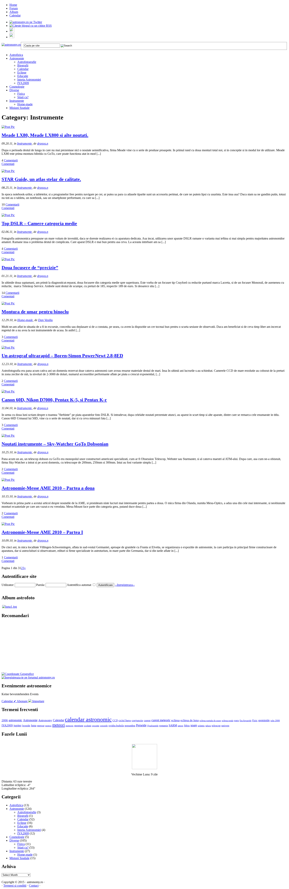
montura (78, 725)
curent (147, 720)
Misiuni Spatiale (19, 107)
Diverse (14, 90)
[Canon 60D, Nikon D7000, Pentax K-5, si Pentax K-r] (8, 391)
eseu (236, 720)
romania (163, 725)
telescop (216, 725)
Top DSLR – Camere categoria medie (39, 223)
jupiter (17, 725)
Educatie (22, 76)
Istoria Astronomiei (29, 79)
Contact (34, 885)
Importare (37, 701)
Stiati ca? (23, 97)
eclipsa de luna (189, 720)
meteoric (70, 726)
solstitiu (201, 726)
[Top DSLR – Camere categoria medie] (8, 215)
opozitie (95, 726)
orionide (104, 726)
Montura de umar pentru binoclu (35, 311)
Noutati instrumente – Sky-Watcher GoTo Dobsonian (55, 443)
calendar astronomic (88, 719)
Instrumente (16, 100)
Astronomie (16, 58)
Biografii (22, 65)
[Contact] (11, 31)
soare (194, 725)
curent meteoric (160, 720)
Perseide (141, 725)
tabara (208, 726)
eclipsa (175, 720)
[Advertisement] (29, 647)
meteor (48, 726)
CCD (115, 720)
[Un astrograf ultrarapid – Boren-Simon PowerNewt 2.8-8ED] (8, 347)
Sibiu (187, 725)
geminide (264, 720)
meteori (58, 725)
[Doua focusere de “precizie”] (8, 259)
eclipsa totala (227, 721)
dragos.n (42, 143)
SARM (173, 725)
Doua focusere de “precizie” (30, 267)
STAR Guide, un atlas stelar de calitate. (41, 179)
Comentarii (11, 160)
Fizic (255, 720)
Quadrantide (152, 726)
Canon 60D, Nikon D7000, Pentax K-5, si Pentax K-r (54, 399)
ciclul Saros (125, 720)
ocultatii (87, 726)
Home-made (25, 104)
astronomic (15, 720)
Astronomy (45, 720)
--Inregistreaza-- (125, 585)
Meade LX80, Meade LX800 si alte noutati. (45, 135)
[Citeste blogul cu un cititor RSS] (30, 25)
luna (33, 725)
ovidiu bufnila (116, 725)
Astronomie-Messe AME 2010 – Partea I (42, 532)
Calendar (15, 15)
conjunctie (137, 720)
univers (225, 725)
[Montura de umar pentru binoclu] (8, 303)
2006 (5, 720)
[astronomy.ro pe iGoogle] (11, 37)
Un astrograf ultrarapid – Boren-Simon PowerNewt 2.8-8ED (62, 355)
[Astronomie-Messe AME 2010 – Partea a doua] (8, 479)
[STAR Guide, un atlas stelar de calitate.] (8, 171)
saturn (180, 726)
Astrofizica (16, 54)
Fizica (21, 93)
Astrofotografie (26, 62)
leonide (26, 725)
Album (13, 12)
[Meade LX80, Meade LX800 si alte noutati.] (8, 126)
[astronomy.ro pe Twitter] (25, 22)
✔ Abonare (21, 701)
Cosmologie (16, 86)
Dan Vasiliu (45, 320)
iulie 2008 (275, 721)
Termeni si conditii (14, 885)
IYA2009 (23, 83)
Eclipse (21, 72)
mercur (40, 725)
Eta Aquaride (245, 721)
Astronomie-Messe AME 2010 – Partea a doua (48, 488)
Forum (13, 8)
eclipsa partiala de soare (210, 721)
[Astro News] (18, 674)
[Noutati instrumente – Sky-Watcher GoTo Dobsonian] (8, 435)
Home (13, 4)
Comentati (8, 164)
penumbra (130, 725)
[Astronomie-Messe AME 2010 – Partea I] (8, 524)
